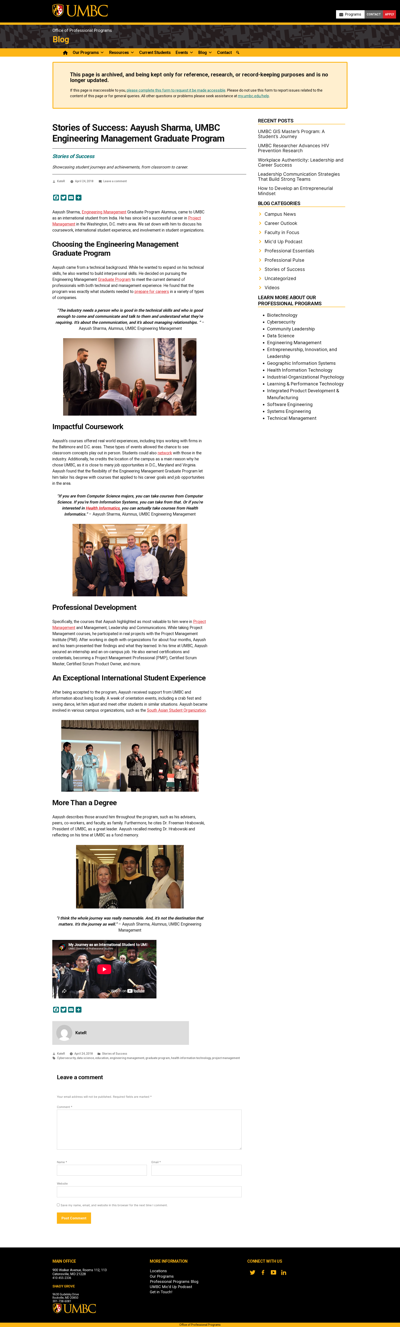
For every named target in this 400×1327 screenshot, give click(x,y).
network (165, 453)
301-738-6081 (61, 1301)
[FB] (263, 1272)
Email (156, 1162)
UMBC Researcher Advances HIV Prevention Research (293, 148)
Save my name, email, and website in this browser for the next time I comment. (114, 1205)
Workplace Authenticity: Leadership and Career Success (301, 162)
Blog (60, 39)
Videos (272, 287)
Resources (119, 52)
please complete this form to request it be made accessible (176, 90)
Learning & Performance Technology (305, 383)
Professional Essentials (289, 250)
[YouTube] (273, 1272)
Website (62, 1183)
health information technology (191, 1058)
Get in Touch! (161, 1292)
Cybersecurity (66, 1058)
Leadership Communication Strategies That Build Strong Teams (299, 176)
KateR (61, 181)
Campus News (280, 214)
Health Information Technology (299, 370)
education (102, 1058)
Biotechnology (282, 315)
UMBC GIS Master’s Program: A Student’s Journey (291, 134)
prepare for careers (152, 291)
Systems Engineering (289, 411)
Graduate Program (114, 279)
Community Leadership (291, 328)
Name (62, 1162)
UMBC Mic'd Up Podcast (171, 1287)
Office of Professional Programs (82, 30)
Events (182, 52)
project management (226, 1058)
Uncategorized (280, 278)
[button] (238, 52)
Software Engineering (290, 404)
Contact (374, 14)
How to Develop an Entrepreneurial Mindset (295, 191)
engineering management (127, 1058)
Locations (158, 1271)
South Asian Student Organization (176, 710)
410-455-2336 (61, 1278)
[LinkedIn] (284, 1272)
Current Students (155, 52)
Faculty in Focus (282, 232)
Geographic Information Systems (301, 363)
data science (85, 1058)
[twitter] (252, 1272)
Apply (389, 14)
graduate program (157, 1058)
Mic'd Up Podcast (283, 241)
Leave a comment (115, 181)
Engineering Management (104, 212)
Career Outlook (281, 223)
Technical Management (291, 418)
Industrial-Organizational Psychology (305, 377)
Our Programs (86, 52)
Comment (64, 1107)
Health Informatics (103, 508)
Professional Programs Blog (174, 1281)
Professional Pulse (284, 260)
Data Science (280, 335)
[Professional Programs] (65, 52)
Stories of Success (73, 156)
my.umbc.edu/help (253, 96)
